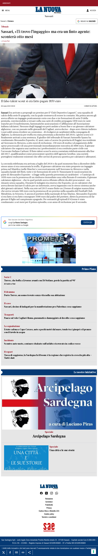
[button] (49, 248)
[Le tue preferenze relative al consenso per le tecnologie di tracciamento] (93, 551)
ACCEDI (93, 11)
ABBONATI (6, 3)
